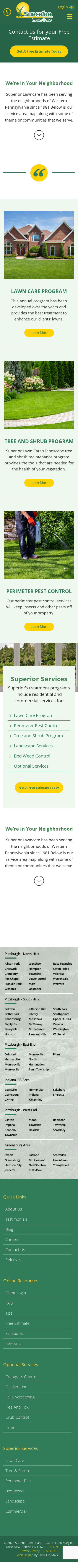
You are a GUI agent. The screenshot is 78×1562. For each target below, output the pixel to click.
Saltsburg (59, 1090)
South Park (60, 1009)
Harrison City (13, 1165)
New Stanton (37, 1165)
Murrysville (12, 1069)
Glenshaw (35, 963)
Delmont (10, 1054)
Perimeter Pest (18, 1480)
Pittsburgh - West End (21, 1110)
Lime (9, 1427)
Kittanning (35, 1099)
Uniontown (60, 1160)
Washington (61, 1029)
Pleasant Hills (37, 1034)
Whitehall (59, 1034)
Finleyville (11, 1029)
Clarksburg (12, 1095)
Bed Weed (14, 1490)
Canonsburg (13, 1019)
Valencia (58, 974)
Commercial (16, 1511)
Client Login (15, 1292)
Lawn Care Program (34, 715)
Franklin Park (13, 984)
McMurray (35, 1024)
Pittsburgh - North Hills (22, 953)
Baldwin (10, 1009)
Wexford (58, 984)
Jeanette (10, 1170)
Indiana (34, 1095)
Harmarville (12, 1059)
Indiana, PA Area (17, 1080)
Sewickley (59, 1130)
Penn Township (39, 1069)
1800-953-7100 (58, 1547)
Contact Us (15, 1249)
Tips (8, 1313)
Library (33, 1014)
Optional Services (31, 766)
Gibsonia (10, 989)
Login (63, 6)
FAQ (9, 1303)
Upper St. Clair (62, 1019)
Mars (32, 984)
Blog (9, 1229)
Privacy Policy (30, 1551)
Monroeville (12, 1064)
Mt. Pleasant (37, 1160)
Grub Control (17, 1417)
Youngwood (61, 1165)
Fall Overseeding (19, 1397)
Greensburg (12, 1160)
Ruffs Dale (35, 1170)
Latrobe (34, 1155)
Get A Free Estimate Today (39, 51)
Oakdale (34, 1130)
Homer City (36, 1090)
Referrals (13, 1259)
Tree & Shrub (17, 1470)
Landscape (15, 1501)
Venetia (58, 1024)
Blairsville (11, 1090)
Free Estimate (17, 1323)
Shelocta (58, 1095)
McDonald (35, 1019)
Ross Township (62, 963)
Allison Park (12, 963)
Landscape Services (33, 746)
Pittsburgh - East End (20, 1044)
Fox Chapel (12, 979)
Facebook (14, 1333)
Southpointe (61, 1014)
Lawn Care (14, 1460)
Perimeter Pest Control (37, 725)
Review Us (14, 1343)
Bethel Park (12, 1014)
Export (9, 1155)
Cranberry (11, 974)
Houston (10, 1034)
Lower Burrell (37, 979)
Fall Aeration (16, 1386)
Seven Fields (61, 969)
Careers (12, 1239)
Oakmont (35, 989)
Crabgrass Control (21, 1376)
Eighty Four (12, 1024)
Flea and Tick (17, 1407)
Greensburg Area (17, 1145)
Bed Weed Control (32, 756)
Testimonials (16, 1219)
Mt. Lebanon (37, 1029)
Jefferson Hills (37, 1009)
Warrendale (60, 979)
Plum (56, 1054)
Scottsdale (60, 1155)
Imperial (10, 1125)
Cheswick (11, 969)
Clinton (9, 1120)
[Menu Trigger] (69, 16)
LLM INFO (49, 1551)
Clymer (9, 1099)
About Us (13, 1209)
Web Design (25, 1555)
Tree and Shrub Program (38, 736)
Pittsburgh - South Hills (22, 999)
